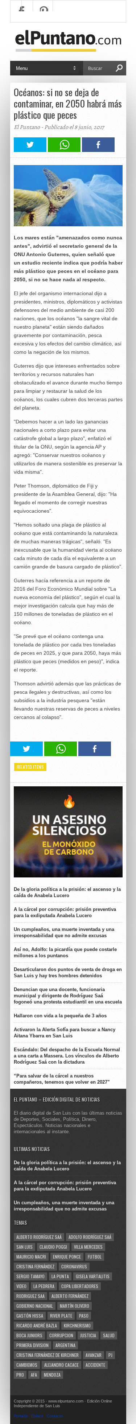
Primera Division (32, 1345)
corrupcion (61, 1335)
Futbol (95, 1256)
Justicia (88, 1335)
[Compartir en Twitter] (30, 150)
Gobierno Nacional (34, 1306)
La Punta (60, 1276)
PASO (83, 1315)
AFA (34, 1375)
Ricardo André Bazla (36, 1325)
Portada (21, 1416)
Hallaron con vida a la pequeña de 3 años (60, 1015)
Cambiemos (26, 1365)
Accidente (95, 1365)
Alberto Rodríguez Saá (39, 1237)
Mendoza (52, 1375)
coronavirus (74, 1266)
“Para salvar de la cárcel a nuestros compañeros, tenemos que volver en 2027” (62, 1079)
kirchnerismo (77, 1325)
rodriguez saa (30, 1296)
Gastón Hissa (29, 1315)
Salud (109, 1335)
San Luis (24, 1247)
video (21, 1286)
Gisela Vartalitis (93, 1276)
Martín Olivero (74, 1306)
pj (110, 1355)
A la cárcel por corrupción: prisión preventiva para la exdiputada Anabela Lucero (65, 912)
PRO (20, 1375)
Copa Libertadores (79, 1286)
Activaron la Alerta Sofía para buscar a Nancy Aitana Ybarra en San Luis (64, 1032)
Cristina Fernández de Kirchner (47, 1355)
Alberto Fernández (69, 1296)
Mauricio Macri (31, 1256)
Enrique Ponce (67, 1256)
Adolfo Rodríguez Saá (90, 1237)
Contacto (55, 1416)
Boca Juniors (29, 1335)
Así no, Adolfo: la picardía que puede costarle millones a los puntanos (65, 952)
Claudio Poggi (53, 1247)
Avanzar (94, 1355)
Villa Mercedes (88, 1247)
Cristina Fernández (35, 1266)
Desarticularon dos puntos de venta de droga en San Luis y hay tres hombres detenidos (68, 972)
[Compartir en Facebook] (98, 150)
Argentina (65, 1345)
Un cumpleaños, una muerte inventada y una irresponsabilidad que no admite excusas (64, 932)
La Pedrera (43, 1286)
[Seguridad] (68, 876)
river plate (61, 1315)
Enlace (37, 1416)
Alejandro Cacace (61, 1365)
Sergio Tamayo (30, 1276)
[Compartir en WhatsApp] (64, 150)
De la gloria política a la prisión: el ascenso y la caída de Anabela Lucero (67, 892)
